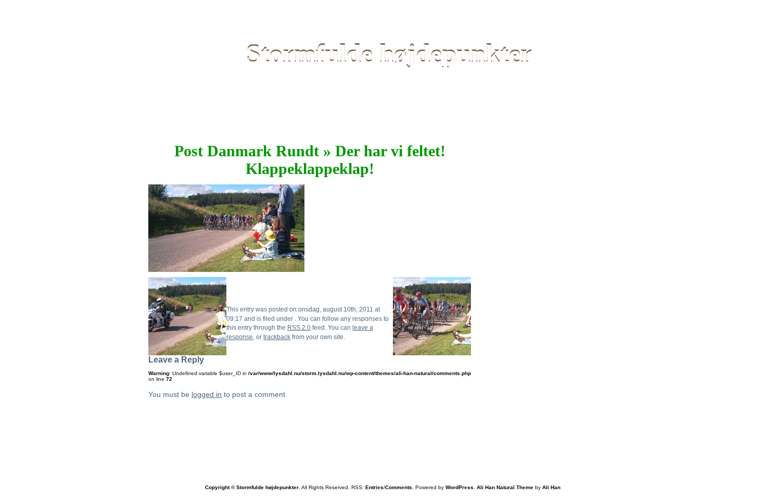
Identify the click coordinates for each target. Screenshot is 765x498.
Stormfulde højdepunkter (389, 54)
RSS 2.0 (299, 327)
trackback (276, 336)
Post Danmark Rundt (246, 150)
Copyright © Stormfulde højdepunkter (252, 487)
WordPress (459, 487)
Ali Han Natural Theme (505, 487)
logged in (207, 394)
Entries (374, 487)
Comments (398, 487)
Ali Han (551, 487)
